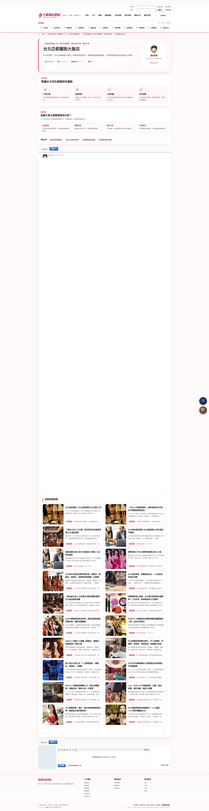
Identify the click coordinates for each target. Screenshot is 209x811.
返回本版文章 (154, 63)
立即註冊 (168, 10)
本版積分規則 (165, 765)
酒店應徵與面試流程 (89, 140)
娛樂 (100, 15)
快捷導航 (163, 15)
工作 (93, 15)
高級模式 (146, 750)
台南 (145, 788)
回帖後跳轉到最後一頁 (74, 765)
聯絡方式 (137, 15)
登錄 (108, 757)
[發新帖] (54, 149)
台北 (145, 783)
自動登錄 (160, 7)
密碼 (131, 10)
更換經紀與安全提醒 (105, 140)
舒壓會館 (86, 791)
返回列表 (44, 149)
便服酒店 (86, 783)
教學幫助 (117, 785)
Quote (70, 750)
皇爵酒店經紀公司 (39, 34)
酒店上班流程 (150, 805)
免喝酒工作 (87, 796)
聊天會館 (86, 794)
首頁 (87, 15)
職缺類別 (108, 15)
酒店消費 (128, 15)
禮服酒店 (86, 785)
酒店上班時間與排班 (72, 140)
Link (67, 750)
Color (62, 750)
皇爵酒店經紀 (166, 805)
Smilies (75, 750)
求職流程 (117, 788)
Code (73, 750)
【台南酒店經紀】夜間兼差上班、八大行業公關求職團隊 (63, 34)
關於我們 (147, 15)
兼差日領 (142, 805)
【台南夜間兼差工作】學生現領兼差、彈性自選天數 (97, 34)
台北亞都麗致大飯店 (120, 34)
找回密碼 (168, 7)
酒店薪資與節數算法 (56, 140)
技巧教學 (135, 805)
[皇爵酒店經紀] (50, 15)
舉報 (164, 733)
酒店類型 (158, 805)
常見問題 (118, 15)
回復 (46, 733)
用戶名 (132, 7)
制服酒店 (86, 788)
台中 (145, 785)
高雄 (145, 791)
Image (64, 750)
